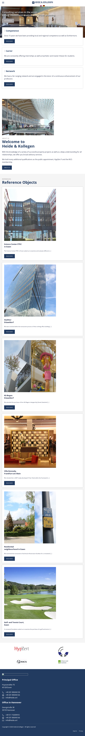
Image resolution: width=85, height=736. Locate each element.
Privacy (81, 731)
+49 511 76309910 (12, 715)
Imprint (75, 731)
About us (7, 167)
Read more (9, 41)
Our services (8, 20)
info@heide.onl (11, 697)
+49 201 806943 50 (12, 692)
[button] (3, 2)
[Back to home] (42, 2)
